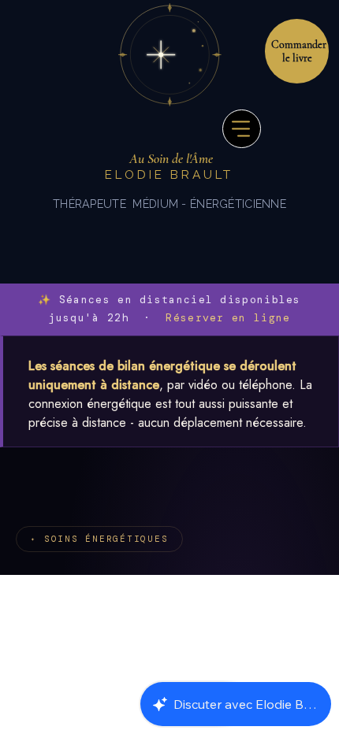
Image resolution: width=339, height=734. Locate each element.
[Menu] (241, 128)
